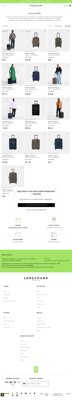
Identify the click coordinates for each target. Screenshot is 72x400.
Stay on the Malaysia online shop (36, 210)
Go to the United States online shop (36, 205)
